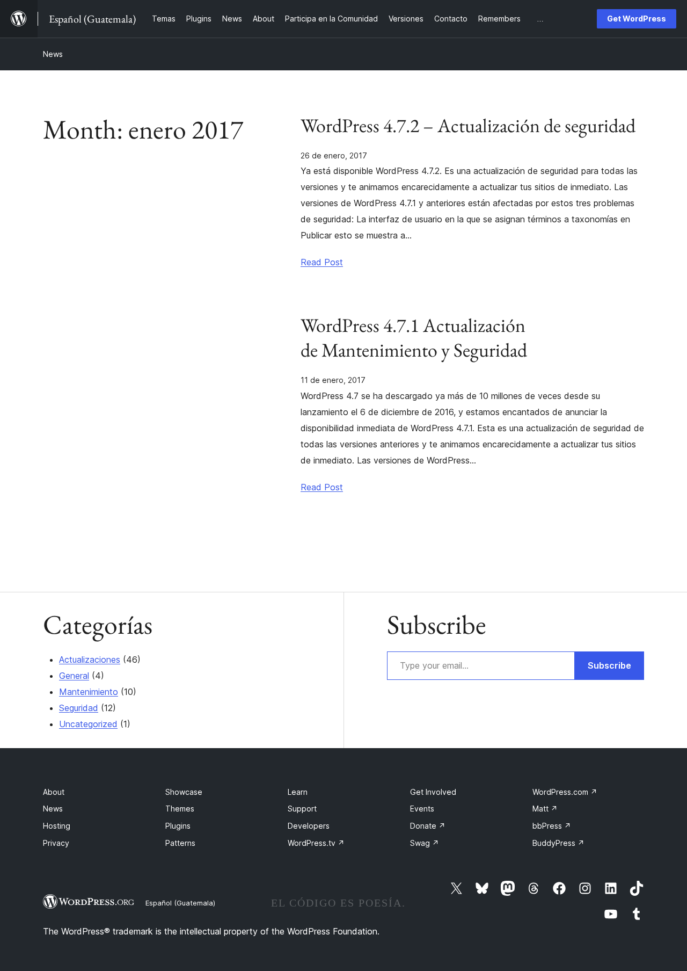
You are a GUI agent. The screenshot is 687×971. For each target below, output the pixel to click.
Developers (309, 825)
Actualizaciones (89, 659)
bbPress (551, 825)
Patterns (180, 842)
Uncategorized (88, 724)
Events (422, 808)
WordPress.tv (316, 842)
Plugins (178, 825)
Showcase (183, 791)
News (53, 54)
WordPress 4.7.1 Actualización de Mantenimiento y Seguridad (414, 338)
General (74, 675)
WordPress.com (564, 791)
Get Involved (433, 791)
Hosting (56, 825)
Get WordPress (636, 18)
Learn (298, 791)
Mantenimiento (88, 691)
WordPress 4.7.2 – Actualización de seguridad (468, 125)
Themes (179, 808)
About (53, 791)
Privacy (56, 842)
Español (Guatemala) (180, 902)
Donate (427, 825)
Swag (424, 842)
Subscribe (609, 665)
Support (302, 808)
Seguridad (78, 707)
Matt (545, 808)
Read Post (322, 262)
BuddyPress (558, 842)
